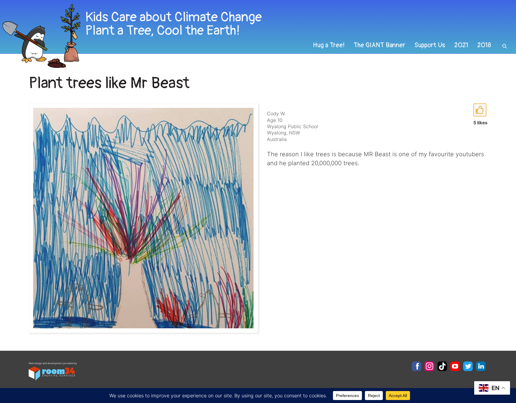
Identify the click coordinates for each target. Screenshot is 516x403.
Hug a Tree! (329, 45)
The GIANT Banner (379, 45)
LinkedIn (481, 366)
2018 (484, 45)
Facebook (416, 366)
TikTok (442, 366)
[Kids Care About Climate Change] (208, 36)
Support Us (429, 45)
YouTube (455, 366)
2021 (461, 45)
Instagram (429, 366)
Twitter (468, 366)
